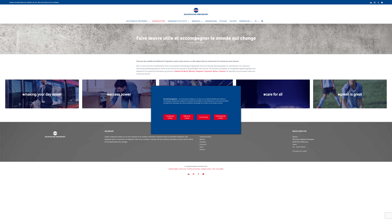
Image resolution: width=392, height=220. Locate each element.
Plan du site (183, 169)
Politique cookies (206, 169)
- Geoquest (202, 142)
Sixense (222, 71)
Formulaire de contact (299, 151)
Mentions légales (173, 169)
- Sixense (202, 149)
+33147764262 (300, 147)
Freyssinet (208, 71)
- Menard (202, 139)
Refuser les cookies (187, 117)
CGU (213, 169)
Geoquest (199, 71)
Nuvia (215, 71)
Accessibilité (219, 169)
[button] (262, 21)
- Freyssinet (202, 144)
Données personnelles (193, 169)
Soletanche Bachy (181, 71)
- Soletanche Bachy (205, 137)
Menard (192, 71)
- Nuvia (201, 147)
